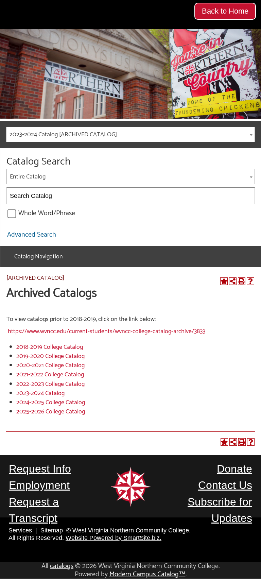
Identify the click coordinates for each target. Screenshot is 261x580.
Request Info (40, 469)
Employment (39, 485)
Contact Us (225, 485)
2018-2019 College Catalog (49, 347)
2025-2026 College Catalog (50, 412)
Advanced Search (31, 234)
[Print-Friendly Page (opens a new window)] (241, 281)
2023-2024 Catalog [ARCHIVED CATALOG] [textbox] (63, 135)
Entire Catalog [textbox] (28, 177)
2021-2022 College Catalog (50, 375)
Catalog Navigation (38, 257)
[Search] (247, 195)
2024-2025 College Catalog (50, 402)
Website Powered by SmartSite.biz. (113, 537)
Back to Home (225, 11)
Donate (234, 469)
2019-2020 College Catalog (50, 356)
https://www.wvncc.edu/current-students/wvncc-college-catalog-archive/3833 (106, 331)
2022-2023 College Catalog (50, 384)
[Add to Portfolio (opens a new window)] (224, 281)
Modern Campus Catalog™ (147, 574)
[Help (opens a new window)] (250, 281)
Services (20, 530)
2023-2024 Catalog (40, 393)
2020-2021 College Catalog (50, 365)
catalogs (61, 566)
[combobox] (130, 134)
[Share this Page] (233, 281)
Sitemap (51, 530)
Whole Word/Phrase (46, 213)
